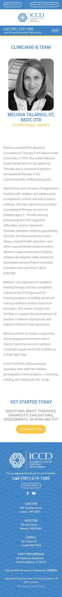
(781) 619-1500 (21, 29)
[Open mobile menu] (55, 30)
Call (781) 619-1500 (31, 478)
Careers (52, 570)
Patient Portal (12, 5)
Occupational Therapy (31, 125)
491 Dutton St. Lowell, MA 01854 (31, 543)
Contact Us (31, 429)
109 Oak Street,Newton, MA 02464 (31, 526)
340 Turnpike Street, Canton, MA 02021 (31, 509)
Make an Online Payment (44, 5)
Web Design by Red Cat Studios (31, 586)
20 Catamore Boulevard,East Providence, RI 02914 (31, 560)
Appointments (31, 485)
